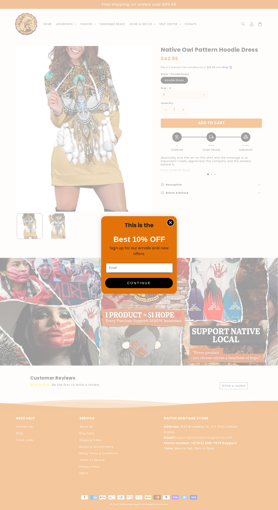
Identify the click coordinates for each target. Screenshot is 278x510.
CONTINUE (139, 283)
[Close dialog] (170, 222)
